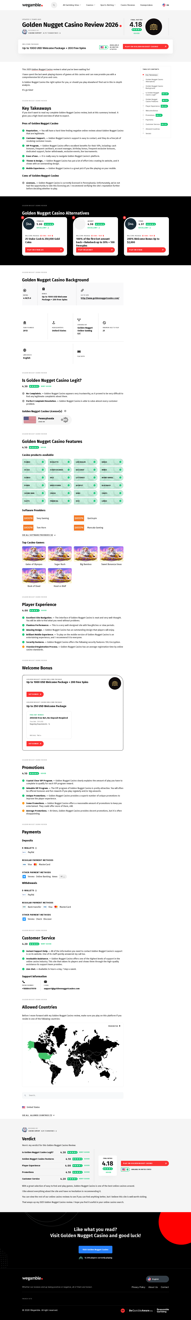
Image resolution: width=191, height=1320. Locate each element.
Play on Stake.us (35, 250)
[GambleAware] (123, 1311)
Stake (141, 221)
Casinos (89, 5)
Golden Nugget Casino (42, 69)
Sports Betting (107, 5)
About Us (153, 1287)
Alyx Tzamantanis (50, 33)
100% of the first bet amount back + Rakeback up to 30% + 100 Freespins (95, 242)
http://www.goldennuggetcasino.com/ (100, 298)
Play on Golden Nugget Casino (137, 1163)
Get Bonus (34, 694)
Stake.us (40, 221)
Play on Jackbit (85, 250)
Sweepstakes (146, 5)
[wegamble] (32, 5)
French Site (27, 1298)
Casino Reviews (128, 5)
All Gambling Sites (71, 5)
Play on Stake (135, 250)
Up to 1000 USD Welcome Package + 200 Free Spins (54, 48)
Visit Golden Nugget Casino (95, 1249)
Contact (165, 1287)
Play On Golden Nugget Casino (141, 46)
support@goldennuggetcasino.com (62, 988)
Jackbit (91, 221)
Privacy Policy (138, 1287)
